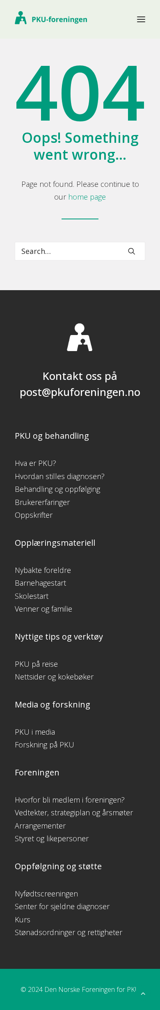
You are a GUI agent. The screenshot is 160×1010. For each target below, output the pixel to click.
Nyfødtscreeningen (46, 893)
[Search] (80, 251)
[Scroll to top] (143, 992)
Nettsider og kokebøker (54, 677)
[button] (141, 19)
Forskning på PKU (44, 744)
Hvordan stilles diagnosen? (60, 476)
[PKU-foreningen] (51, 19)
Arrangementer (40, 826)
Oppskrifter (34, 515)
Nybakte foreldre (43, 570)
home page (87, 197)
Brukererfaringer (42, 502)
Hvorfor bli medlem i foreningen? (70, 800)
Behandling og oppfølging (57, 489)
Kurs (22, 919)
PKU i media (35, 732)
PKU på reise (36, 664)
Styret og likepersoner (52, 838)
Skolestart (31, 596)
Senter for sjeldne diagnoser (62, 906)
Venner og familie (43, 609)
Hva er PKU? (35, 463)
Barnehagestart (40, 583)
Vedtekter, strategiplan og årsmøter (74, 812)
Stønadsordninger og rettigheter (68, 932)
